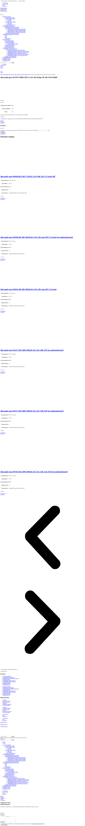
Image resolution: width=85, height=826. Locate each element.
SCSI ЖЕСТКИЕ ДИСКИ (10, 25)
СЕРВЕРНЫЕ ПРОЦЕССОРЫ (9, 680)
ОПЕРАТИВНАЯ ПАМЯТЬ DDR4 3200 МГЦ (16, 32)
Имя (1, 813)
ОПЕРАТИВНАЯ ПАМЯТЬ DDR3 (12, 27)
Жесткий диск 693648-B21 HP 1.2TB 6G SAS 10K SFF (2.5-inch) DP (27, 176)
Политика (2, 822)
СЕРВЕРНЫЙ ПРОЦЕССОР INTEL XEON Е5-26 (17, 55)
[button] (2, 199)
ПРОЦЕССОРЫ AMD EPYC (11, 56)
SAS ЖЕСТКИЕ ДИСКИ (10, 18)
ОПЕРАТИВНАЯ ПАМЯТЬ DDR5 (12, 33)
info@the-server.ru (3, 8)
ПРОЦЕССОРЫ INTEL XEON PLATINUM (16, 50)
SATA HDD (9, 23)
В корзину (2, 131)
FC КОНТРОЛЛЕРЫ (9, 40)
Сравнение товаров (6, 701)
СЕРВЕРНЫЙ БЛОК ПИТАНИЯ (9, 681)
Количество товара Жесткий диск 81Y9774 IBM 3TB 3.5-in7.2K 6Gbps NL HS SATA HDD (19, 130)
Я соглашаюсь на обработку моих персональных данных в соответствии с (23, 823)
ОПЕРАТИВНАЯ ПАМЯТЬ (8, 677)
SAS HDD (9, 19)
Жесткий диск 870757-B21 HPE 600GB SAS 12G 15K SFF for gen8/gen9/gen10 (31, 411)
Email (1, 814)
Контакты (5, 716)
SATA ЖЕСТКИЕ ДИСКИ (10, 21)
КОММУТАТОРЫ (6, 683)
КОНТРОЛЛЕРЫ (6, 679)
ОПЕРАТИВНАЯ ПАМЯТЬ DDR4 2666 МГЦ (16, 30)
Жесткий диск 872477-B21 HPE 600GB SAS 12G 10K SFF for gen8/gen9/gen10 (31, 350)
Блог (4, 715)
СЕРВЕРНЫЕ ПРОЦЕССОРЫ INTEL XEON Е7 (17, 53)
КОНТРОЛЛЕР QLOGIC (10, 45)
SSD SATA (9, 22)
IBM (6, 37)
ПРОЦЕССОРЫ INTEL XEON (11, 49)
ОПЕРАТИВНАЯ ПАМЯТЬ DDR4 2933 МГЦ (16, 31)
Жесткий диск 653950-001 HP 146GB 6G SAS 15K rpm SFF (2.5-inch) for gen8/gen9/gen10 (36, 237)
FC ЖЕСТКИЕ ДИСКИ (10, 17)
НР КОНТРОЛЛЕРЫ (9, 775)
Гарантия (4, 703)
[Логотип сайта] (5, 13)
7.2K (12, 108)
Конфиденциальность (7, 704)
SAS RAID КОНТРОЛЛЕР (12, 43)
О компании (5, 714)
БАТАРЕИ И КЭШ (6, 682)
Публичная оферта (6, 705)
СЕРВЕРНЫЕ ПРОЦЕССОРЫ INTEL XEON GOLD (17, 51)
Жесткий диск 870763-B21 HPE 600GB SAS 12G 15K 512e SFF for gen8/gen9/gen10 (34, 472)
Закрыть (2, 738)
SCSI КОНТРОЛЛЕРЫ (9, 44)
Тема (1, 815)
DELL (6, 35)
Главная (2, 74)
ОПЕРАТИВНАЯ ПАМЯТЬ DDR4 (12, 28)
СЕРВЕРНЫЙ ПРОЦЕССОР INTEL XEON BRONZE (18, 54)
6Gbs (12, 105)
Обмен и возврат (6, 702)
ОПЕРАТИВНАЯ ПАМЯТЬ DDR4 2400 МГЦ (16, 29)
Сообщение (2, 821)
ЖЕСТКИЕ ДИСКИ (8, 74)
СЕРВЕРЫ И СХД (6, 684)
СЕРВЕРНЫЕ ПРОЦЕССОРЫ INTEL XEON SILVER (18, 52)
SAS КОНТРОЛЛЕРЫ (9, 42)
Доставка (4, 699)
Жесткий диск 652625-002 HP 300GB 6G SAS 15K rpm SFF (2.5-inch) (28, 289)
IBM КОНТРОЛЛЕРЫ (9, 41)
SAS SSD (9, 20)
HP (5, 36)
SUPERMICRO (8, 38)
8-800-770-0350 (3, 9)
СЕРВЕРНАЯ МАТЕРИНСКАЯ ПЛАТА (11, 678)
